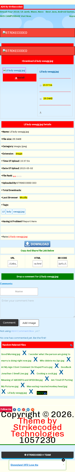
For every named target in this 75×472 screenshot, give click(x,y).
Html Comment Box (22, 331)
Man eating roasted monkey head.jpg (47, 386)
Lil (3, 211)
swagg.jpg (19, 211)
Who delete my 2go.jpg (52, 360)
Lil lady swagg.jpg (17, 393)
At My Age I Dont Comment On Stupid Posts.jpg (26, 367)
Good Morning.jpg (10, 354)
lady (9, 211)
